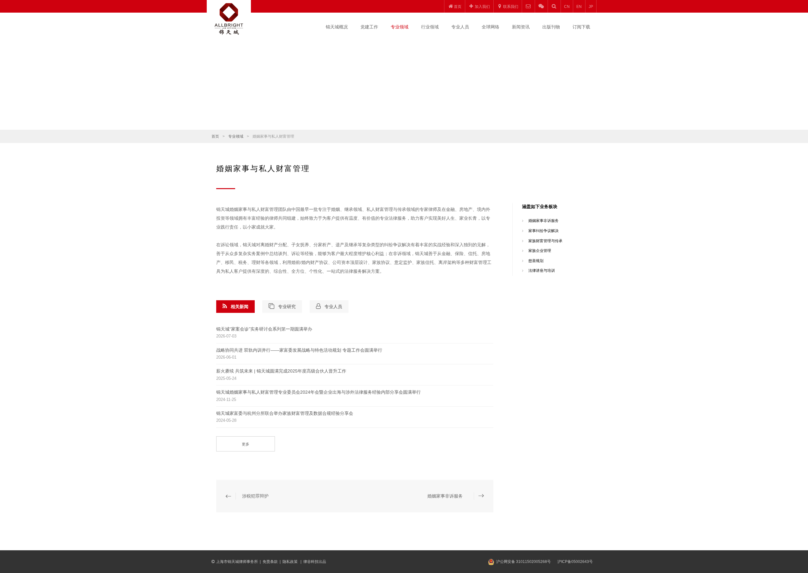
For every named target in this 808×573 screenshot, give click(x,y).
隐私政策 (290, 561)
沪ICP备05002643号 (575, 561)
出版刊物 (551, 26)
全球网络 (490, 26)
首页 (215, 136)
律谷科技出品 (314, 561)
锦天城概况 (337, 26)
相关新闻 (239, 306)
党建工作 (369, 26)
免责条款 (270, 561)
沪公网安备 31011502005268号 (523, 561)
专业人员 (460, 26)
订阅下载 (581, 26)
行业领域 (430, 26)
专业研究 (287, 306)
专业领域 (399, 26)
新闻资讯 (521, 26)
